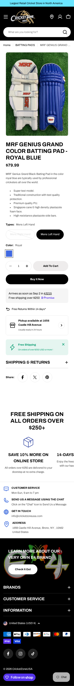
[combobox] (37, 32)
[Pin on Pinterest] (47, 377)
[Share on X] (35, 377)
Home (6, 45)
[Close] (63, 344)
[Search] (64, 32)
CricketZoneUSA (22, 669)
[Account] (60, 16)
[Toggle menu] (5, 16)
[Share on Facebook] (23, 377)
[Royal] (9, 253)
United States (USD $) (22, 623)
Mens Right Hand (22, 236)
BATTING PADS (25, 45)
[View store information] (61, 325)
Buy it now (37, 279)
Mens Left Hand (50, 234)
